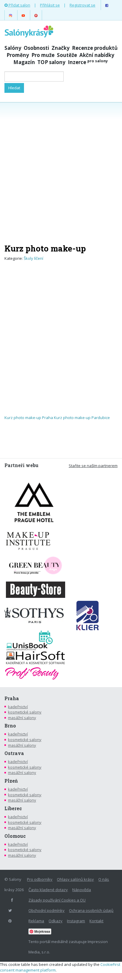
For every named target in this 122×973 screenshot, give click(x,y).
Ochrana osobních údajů (91, 910)
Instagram (76, 920)
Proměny (18, 55)
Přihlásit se (50, 5)
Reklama (36, 920)
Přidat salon (19, 5)
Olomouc (15, 836)
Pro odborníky (39, 879)
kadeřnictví (18, 706)
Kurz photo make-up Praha (28, 417)
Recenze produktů (95, 47)
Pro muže (42, 55)
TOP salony (51, 62)
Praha (11, 698)
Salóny (12, 47)
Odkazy (55, 920)
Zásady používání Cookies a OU (57, 900)
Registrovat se (82, 5)
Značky (61, 47)
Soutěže (67, 55)
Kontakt (96, 920)
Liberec (13, 808)
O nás (103, 879)
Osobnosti (36, 47)
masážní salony (22, 717)
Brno (10, 726)
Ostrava (14, 753)
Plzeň (11, 781)
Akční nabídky (96, 55)
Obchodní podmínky (46, 910)
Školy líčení (33, 258)
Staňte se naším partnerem (93, 465)
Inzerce (88, 62)
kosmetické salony (24, 712)
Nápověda (81, 889)
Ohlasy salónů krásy (75, 879)
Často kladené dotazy (48, 889)
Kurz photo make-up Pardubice (82, 417)
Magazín (24, 62)
